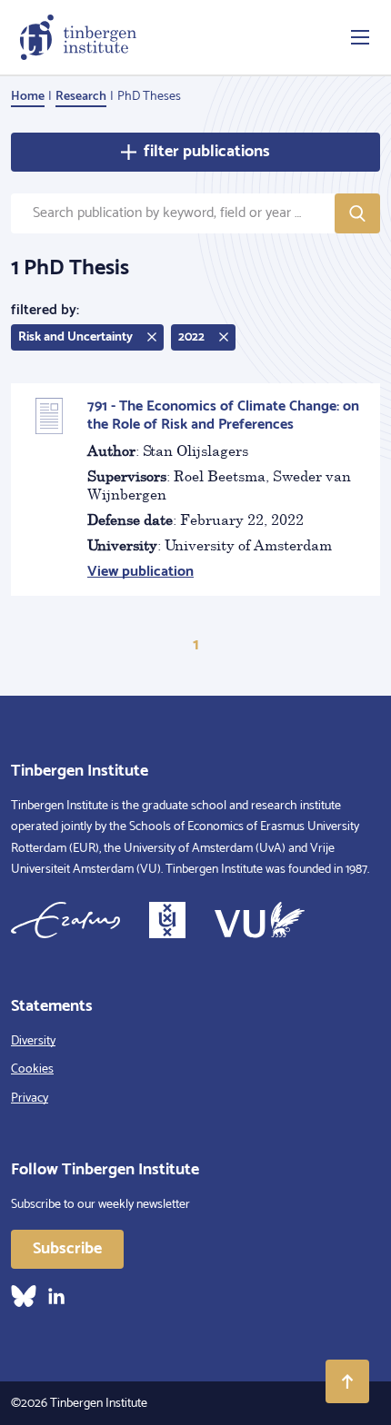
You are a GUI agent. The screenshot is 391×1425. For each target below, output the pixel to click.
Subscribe (67, 1248)
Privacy (29, 1098)
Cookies (32, 1069)
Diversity (33, 1041)
